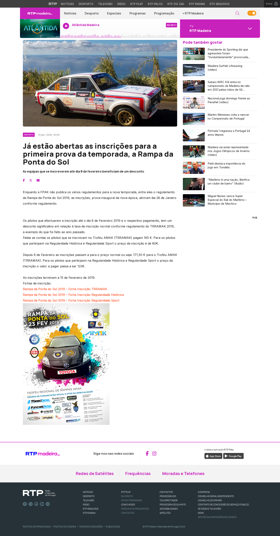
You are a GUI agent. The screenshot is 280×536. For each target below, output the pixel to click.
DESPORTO (88, 496)
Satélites (165, 513)
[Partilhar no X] (30, 180)
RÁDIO (86, 504)
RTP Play (136, 4)
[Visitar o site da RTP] (53, 4)
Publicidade (113, 526)
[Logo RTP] (39, 493)
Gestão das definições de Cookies (217, 517)
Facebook (25, 504)
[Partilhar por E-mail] (38, 180)
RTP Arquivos (220, 4)
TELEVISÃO (88, 500)
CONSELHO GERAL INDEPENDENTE (216, 496)
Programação (164, 13)
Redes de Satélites (95, 473)
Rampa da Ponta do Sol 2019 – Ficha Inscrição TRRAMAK (65, 289)
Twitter (31, 504)
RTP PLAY (126, 492)
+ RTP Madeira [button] (193, 13)
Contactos (127, 513)
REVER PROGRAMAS (131, 500)
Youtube (42, 504)
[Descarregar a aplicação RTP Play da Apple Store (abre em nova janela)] (213, 456)
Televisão (105, 4)
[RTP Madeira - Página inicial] (40, 13)
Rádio (121, 4)
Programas (138, 13)
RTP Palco (155, 4)
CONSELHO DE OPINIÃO (210, 500)
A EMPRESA (204, 492)
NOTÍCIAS (88, 492)
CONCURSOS (128, 504)
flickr (48, 504)
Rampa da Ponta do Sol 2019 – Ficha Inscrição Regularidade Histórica (73, 295)
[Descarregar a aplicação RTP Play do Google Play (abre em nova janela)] (233, 456)
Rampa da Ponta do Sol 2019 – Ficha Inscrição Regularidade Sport (71, 300)
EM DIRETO (127, 496)
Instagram (36, 504)
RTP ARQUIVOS (90, 508)
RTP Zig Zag (175, 4)
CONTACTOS (166, 492)
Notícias (67, 4)
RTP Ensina (197, 4)
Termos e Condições (91, 526)
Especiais (114, 13)
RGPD (201, 513)
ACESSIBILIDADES (169, 508)
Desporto (86, 4)
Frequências (138, 473)
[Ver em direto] (40, 28)
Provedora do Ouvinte (173, 504)
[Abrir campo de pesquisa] (237, 13)
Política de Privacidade (37, 526)
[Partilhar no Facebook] (24, 180)
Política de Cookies (65, 526)
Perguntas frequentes (135, 508)
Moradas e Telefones (183, 473)
